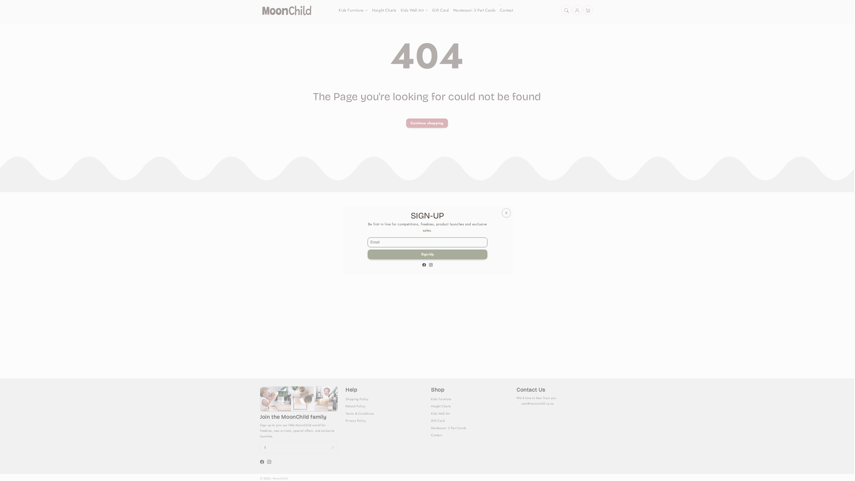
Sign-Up (427, 254)
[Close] (506, 212)
